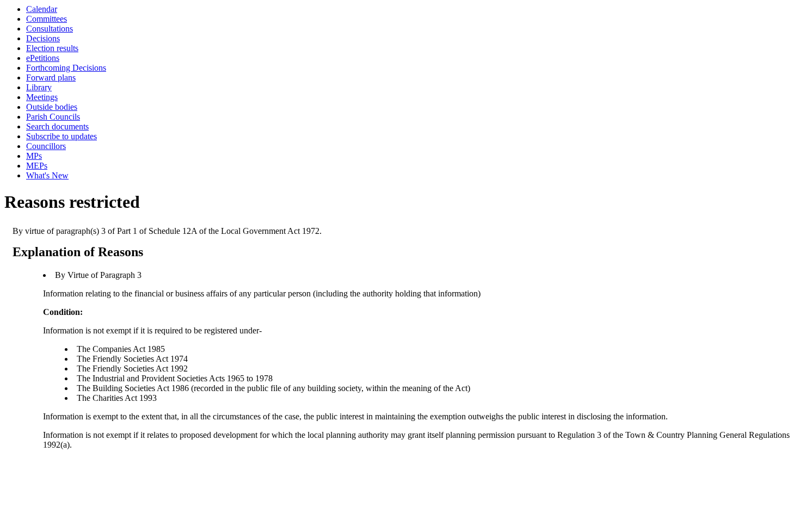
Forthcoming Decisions (66, 67)
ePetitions (42, 58)
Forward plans (51, 77)
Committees (46, 18)
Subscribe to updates (61, 136)
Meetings (42, 97)
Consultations (49, 28)
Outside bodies (51, 107)
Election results (52, 48)
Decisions (43, 38)
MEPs (36, 165)
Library (39, 87)
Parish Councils (53, 116)
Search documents (57, 126)
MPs (34, 155)
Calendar (41, 9)
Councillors (46, 146)
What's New (47, 175)
